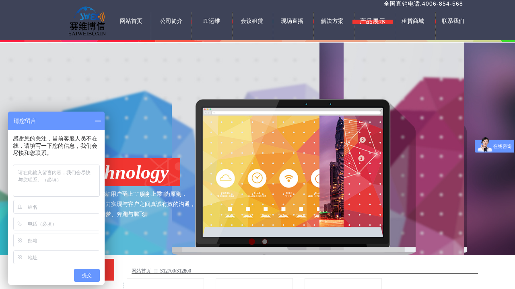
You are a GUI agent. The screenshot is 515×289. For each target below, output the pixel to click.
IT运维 (211, 21)
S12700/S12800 (175, 271)
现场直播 (292, 21)
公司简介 (171, 21)
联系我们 (453, 21)
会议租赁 (252, 21)
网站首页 (141, 271)
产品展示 (372, 21)
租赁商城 (413, 21)
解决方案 (332, 21)
